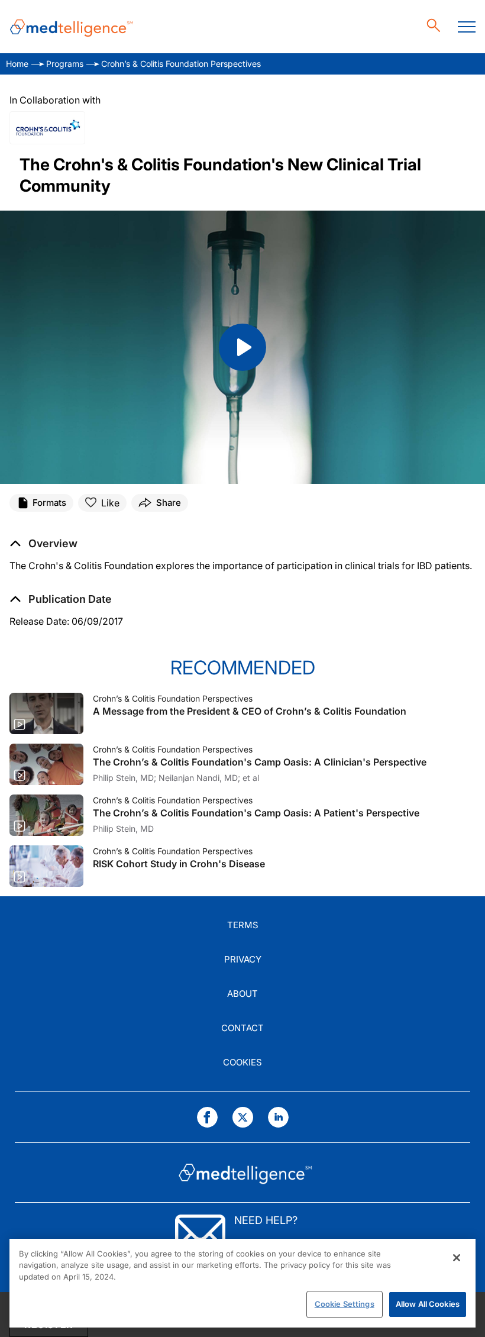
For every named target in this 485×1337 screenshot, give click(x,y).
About (242, 993)
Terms (242, 925)
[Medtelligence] (71, 27)
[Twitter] (242, 1117)
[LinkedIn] (278, 1117)
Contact (242, 1028)
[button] (60, 599)
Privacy (242, 959)
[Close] (457, 1258)
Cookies (242, 1062)
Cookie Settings (344, 1304)
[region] (242, 1283)
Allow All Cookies (428, 1304)
